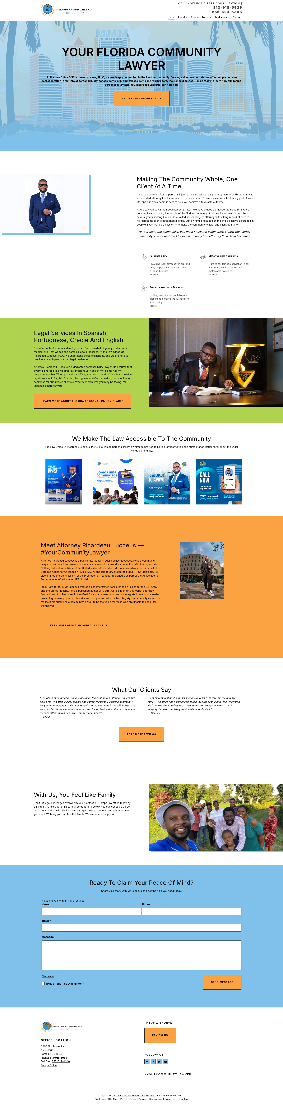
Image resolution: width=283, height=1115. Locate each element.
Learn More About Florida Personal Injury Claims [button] (83, 401)
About (181, 17)
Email (46, 920)
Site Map (113, 1099)
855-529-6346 (227, 12)
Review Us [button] (160, 1035)
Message (48, 936)
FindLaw (184, 1099)
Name (45, 904)
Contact (237, 17)
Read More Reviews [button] (141, 734)
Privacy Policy (128, 1099)
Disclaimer (48, 976)
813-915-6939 (227, 7)
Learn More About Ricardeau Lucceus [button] (78, 625)
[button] (280, 1094)
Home (171, 17)
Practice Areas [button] (200, 17)
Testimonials (222, 17)
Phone (146, 904)
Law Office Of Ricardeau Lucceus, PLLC (134, 1095)
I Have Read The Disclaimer (65, 983)
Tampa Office (49, 1065)
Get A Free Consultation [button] (141, 98)
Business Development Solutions (156, 1099)
